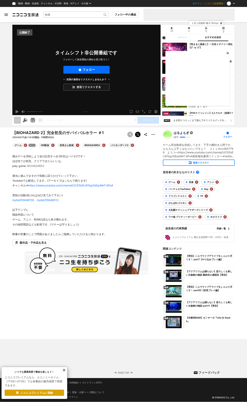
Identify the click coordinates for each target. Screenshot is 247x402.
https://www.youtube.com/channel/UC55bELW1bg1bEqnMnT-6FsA (70, 185)
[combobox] (76, 15)
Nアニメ (74, 3)
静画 (27, 3)
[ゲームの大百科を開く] (25, 145)
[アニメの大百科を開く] (217, 182)
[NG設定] (164, 37)
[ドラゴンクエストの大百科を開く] (190, 196)
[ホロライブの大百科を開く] (225, 216)
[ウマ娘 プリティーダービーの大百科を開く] (199, 216)
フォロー (89, 69)
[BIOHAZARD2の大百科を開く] (103, 145)
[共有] (145, 134)
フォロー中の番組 (125, 14)
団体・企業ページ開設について (88, 392)
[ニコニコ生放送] (25, 14)
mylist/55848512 (47, 200)
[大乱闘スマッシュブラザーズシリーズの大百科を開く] (210, 210)
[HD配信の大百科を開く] (52, 145)
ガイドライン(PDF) (92, 383)
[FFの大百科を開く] (206, 196)
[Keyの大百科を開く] (211, 189)
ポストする (137, 134)
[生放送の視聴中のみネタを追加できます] (17, 120)
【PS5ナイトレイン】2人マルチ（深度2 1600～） (211, 114)
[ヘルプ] (197, 172)
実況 (66, 3)
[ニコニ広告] (25, 120)
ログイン (197, 3)
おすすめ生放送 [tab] (213, 37)
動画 (20, 3)
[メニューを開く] (6, 15)
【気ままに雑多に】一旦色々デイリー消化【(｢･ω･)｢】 (211, 46)
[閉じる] (221, 23)
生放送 (35, 3)
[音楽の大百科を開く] (196, 182)
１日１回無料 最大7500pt (204, 23)
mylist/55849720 (23, 200)
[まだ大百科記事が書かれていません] (191, 132)
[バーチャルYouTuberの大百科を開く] (193, 189)
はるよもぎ (181, 133)
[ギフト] (32, 120)
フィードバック (209, 372)
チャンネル (46, 3)
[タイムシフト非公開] (130, 134)
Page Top (123, 372)
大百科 (58, 3)
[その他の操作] (153, 134)
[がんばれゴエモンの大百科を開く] (190, 203)
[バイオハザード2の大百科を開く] (132, 145)
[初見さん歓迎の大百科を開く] (77, 145)
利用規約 (74, 383)
